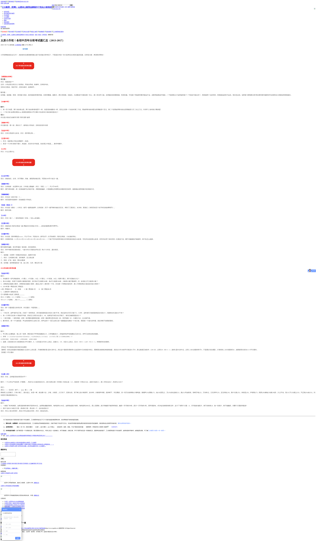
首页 (6, 11)
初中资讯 (14, 463)
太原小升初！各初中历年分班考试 (15, 503)
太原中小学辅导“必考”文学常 (9, 473)
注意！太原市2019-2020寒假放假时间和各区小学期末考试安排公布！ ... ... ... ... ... (29, 435)
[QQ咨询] (112, 427)
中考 (59, 7)
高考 (56, 7)
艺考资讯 (25, 463)
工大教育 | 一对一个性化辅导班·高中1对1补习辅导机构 (29, 528)
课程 (5, 20)
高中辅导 (9, 13)
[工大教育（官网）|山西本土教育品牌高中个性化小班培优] (26, 7)
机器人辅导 (34, 31)
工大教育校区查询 (58, 31)
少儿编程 (6, 17)
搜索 (53, 5)
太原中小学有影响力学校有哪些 (10, 485)
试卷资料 (3, 1)
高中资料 (37, 49)
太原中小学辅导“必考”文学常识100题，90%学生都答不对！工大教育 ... (25, 446)
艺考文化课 (7, 18)
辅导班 (73, 7)
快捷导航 (3, 26)
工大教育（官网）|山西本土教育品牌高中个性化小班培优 (17, 34)
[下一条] (22, 522)
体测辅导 (41, 31)
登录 (2, 3)
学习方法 (39, 463)
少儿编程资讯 (33, 463)
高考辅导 (4, 31)
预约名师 (49, 49)
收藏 (2, 434)
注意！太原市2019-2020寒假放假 (14, 501)
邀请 (5, 434)
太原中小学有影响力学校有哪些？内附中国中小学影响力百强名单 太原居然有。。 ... (29, 444)
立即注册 (6, 3)
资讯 (39, 34)
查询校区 (11, 1)
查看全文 (36, 482)
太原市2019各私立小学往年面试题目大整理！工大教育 (20, 442)
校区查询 (6, 22)
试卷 (62, 7)
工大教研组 (18, 45)
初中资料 (25, 49)
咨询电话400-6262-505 (22, 1)
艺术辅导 (6, 15)
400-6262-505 (56, 8)
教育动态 (13, 49)
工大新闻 (3, 463)
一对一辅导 (67, 7)
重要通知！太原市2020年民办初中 (15, 506)
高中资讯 (20, 463)
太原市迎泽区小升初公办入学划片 (15, 505)
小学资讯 (44, 34)
